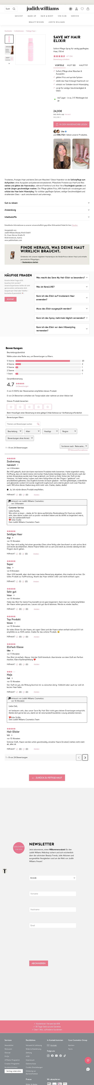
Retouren (8, 1049)
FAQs (7, 1056)
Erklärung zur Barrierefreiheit (32, 1072)
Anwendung (10, 209)
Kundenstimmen (11, 1067)
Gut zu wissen (11, 202)
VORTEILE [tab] (59, 65)
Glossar (8, 1052)
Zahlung (29, 1052)
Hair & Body (47, 16)
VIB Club (62, 16)
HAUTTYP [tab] (83, 65)
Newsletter (9, 1045)
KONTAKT (10, 299)
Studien (75, 225)
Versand (67, 114)
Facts (70, 1049)
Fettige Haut (30, 31)
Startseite (8, 31)
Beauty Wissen (36, 22)
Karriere (71, 1045)
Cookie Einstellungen (34, 1067)
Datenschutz (31, 1063)
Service (75, 16)
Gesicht (19, 16)
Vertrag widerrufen (13, 1071)
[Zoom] (31, 50)
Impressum (30, 1060)
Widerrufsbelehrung (33, 1049)
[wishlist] (82, 9)
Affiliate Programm (12, 1060)
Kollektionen (19, 31)
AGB (27, 1056)
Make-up (32, 16)
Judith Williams (56, 22)
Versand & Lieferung (34, 1045)
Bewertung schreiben (61, 59)
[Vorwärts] (9, 63)
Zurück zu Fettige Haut (48, 777)
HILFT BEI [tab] (71, 65)
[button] (88, 1069)
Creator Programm (12, 1063)
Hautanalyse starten (30, 262)
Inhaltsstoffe (11, 216)
